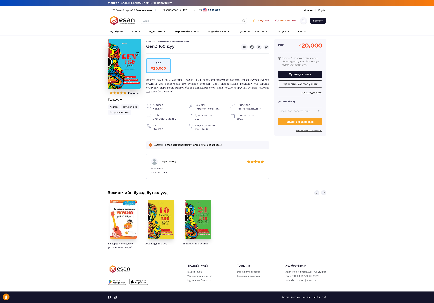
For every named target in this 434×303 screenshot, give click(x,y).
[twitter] (259, 47)
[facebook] (252, 47)
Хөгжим (158, 108)
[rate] (111, 93)
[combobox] (300, 111)
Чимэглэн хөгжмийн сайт (173, 41)
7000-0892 (298, 276)
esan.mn (301, 297)
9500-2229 (312, 276)
